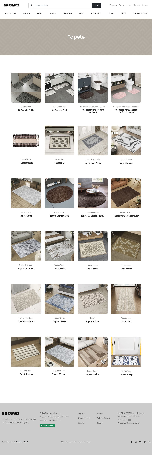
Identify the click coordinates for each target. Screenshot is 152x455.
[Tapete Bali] (59, 140)
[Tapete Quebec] (93, 352)
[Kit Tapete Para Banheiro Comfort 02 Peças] (126, 87)
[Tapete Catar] (26, 193)
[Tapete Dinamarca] (26, 246)
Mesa (39, 13)
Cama (123, 13)
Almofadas (95, 13)
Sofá (81, 13)
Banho (110, 13)
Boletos (145, 5)
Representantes (125, 5)
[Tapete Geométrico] (26, 299)
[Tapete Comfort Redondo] (93, 193)
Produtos (100, 413)
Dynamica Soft (22, 442)
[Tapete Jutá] (126, 299)
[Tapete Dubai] (59, 246)
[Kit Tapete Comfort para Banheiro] (93, 87)
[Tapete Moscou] (59, 352)
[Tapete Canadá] (126, 140)
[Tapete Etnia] (126, 246)
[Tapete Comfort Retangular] (126, 193)
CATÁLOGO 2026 (141, 13)
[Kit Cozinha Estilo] (26, 87)
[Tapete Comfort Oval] (59, 193)
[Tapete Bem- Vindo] (93, 140)
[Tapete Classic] (26, 140)
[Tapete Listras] (26, 352)
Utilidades (67, 13)
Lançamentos (10, 13)
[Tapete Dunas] (93, 246)
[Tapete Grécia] (59, 299)
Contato (137, 5)
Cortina (26, 13)
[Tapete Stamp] (126, 352)
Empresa (113, 5)
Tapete (52, 13)
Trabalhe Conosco (103, 418)
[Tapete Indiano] (93, 299)
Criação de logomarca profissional (17, 448)
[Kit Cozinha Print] (59, 87)
